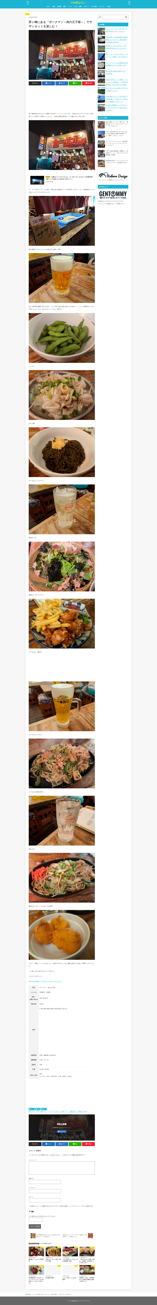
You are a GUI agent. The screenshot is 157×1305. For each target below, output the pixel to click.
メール (32, 1187)
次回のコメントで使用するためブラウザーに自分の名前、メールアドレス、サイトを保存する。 (62, 1206)
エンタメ (101, 6)
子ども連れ (94, 6)
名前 (31, 1178)
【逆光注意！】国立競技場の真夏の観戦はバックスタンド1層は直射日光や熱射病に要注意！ (116, 40)
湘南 (38, 1109)
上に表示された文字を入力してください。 (43, 1216)
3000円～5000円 (35, 1111)
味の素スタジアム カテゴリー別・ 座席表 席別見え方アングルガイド (116, 47)
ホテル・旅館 (77, 6)
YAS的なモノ (78, 2)
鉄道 (54, 6)
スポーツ (86, 6)
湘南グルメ (75, 1111)
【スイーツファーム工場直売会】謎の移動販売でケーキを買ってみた (116, 64)
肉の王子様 (83, 1111)
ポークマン (66, 1111)
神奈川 (44, 1109)
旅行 (64, 6)
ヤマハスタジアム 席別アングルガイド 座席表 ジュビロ (116, 90)
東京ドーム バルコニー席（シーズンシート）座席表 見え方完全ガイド (116, 57)
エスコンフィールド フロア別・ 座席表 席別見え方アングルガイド (116, 30)
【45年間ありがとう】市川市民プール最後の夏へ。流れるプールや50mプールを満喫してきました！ (116, 99)
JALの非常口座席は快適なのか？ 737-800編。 (116, 73)
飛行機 (59, 6)
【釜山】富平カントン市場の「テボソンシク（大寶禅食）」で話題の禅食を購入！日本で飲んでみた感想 (116, 82)
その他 (108, 6)
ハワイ (70, 6)
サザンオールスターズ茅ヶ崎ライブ (51, 1111)
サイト (31, 1197)
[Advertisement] (62, 99)
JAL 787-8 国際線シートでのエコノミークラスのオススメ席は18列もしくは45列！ (116, 107)
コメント (33, 1160)
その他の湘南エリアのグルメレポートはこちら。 (46, 981)
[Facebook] (62, 1131)
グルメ (48, 6)
